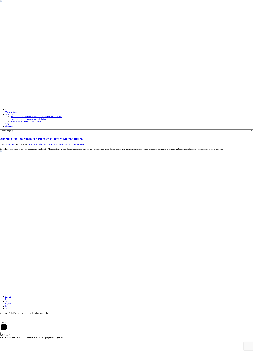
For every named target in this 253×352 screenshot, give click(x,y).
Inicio (7, 109)
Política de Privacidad (9, 317)
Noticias (75, 144)
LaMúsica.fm (8, 144)
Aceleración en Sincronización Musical (27, 121)
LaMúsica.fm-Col (63, 144)
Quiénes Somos (11, 112)
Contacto (9, 126)
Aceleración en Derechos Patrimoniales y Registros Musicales (36, 116)
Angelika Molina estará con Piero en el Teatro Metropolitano (41, 138)
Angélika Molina (43, 144)
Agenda (31, 144)
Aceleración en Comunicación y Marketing (28, 119)
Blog (7, 124)
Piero (82, 144)
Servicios (9, 114)
